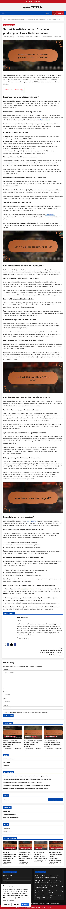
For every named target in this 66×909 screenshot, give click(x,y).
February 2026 (7, 831)
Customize (7, 904)
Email (5, 698)
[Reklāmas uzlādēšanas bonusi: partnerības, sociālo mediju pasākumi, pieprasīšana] (12, 732)
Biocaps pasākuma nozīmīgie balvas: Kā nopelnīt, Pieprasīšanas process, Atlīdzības (26, 785)
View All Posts (23, 638)
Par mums (6, 765)
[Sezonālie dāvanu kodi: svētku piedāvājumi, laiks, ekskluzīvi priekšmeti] (40, 845)
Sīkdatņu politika (8, 875)
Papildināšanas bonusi (9, 25)
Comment (6, 669)
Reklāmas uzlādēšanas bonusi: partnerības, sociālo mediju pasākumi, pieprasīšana (26, 776)
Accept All (25, 904)
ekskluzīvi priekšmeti (44, 120)
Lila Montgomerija (9, 36)
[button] (3, 13)
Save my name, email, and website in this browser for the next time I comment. (26, 712)
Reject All (16, 904)
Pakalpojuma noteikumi (52, 903)
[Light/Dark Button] (47, 13)
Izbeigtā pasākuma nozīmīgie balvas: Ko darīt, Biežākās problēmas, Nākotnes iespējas (27, 779)
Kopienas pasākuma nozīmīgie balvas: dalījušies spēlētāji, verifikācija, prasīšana (25, 788)
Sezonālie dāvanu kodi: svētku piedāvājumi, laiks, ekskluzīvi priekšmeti (22, 782)
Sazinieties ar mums (8, 759)
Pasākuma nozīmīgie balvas (11, 817)
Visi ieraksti (6, 762)
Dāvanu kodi (6, 811)
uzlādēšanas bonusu (27, 589)
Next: (51, 651)
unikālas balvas (9, 163)
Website (5, 705)
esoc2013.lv (33, 7)
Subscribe (60, 13)
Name (5, 692)
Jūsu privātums (7, 879)
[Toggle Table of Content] (21, 91)
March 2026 (6, 828)
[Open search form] (50, 13)
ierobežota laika (50, 215)
